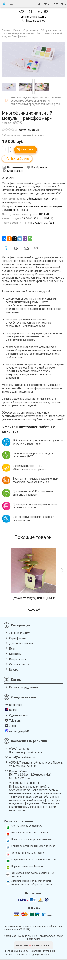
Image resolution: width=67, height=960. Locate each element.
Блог (12, 648)
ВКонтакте (15, 704)
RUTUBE (14, 710)
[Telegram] (19, 238)
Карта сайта (33, 939)
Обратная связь (19, 664)
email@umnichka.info (33, 16)
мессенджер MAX (20, 731)
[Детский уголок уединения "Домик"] (33, 570)
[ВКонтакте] (4, 238)
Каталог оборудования (23, 687)
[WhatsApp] (30, 238)
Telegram (15, 720)
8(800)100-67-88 (33, 11)
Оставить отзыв (29, 129)
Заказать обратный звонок (25, 752)
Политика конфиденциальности (32, 954)
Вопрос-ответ (17, 659)
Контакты (15, 653)
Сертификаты (17, 638)
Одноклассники (18, 715)
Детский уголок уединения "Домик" (33, 598)
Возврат (14, 669)
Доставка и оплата (21, 643)
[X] (14, 238)
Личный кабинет (19, 632)
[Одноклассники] (9, 238)
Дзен (12, 725)
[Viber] (25, 238)
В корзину (26, 149)
